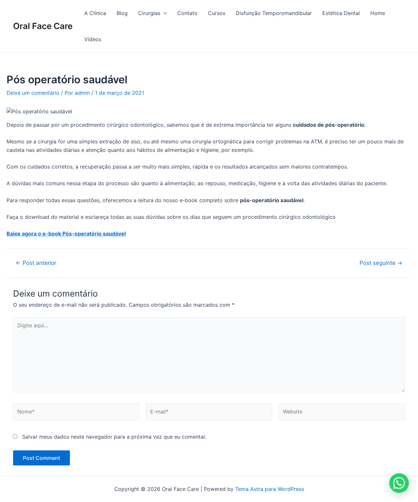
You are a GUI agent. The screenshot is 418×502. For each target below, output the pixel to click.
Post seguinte (381, 263)
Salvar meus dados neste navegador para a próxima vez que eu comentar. (114, 436)
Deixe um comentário (33, 92)
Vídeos (92, 39)
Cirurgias (149, 13)
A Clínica (95, 13)
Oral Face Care (42, 26)
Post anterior (36, 263)
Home (377, 13)
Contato (187, 13)
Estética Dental (341, 13)
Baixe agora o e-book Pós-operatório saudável (66, 233)
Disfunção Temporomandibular (274, 13)
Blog (122, 13)
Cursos (216, 13)
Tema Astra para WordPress (269, 489)
